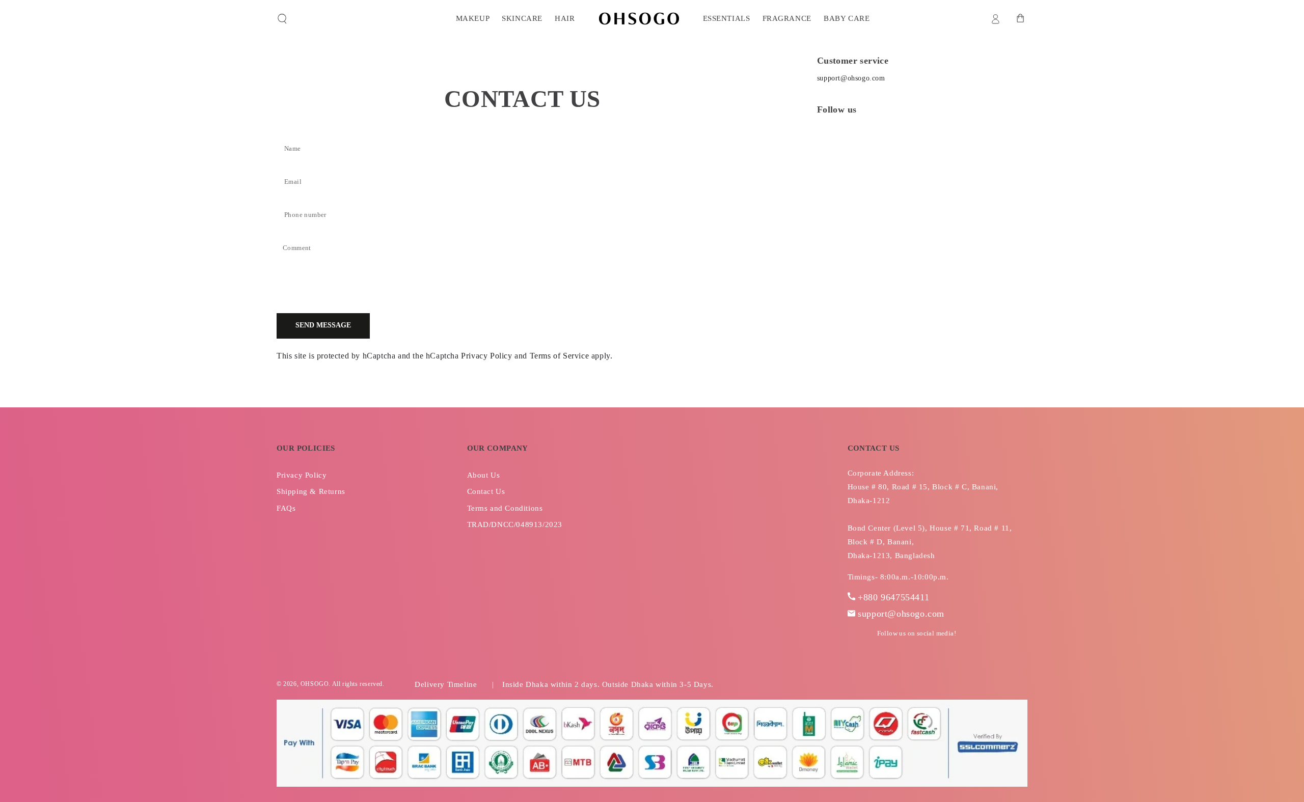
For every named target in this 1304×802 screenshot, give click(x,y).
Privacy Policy (486, 355)
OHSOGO (315, 683)
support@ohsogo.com (851, 78)
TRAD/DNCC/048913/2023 (515, 524)
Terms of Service (559, 355)
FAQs (286, 508)
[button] (282, 19)
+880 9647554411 (893, 597)
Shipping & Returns (311, 491)
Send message (323, 325)
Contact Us (486, 491)
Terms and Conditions (505, 508)
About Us (483, 475)
